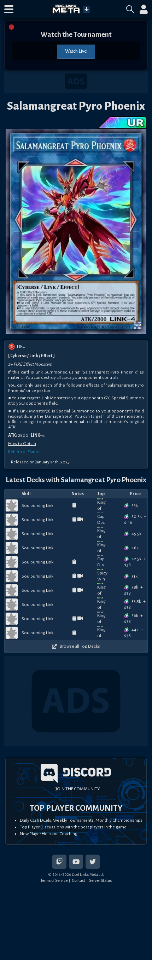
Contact (78, 880)
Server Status (100, 880)
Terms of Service (54, 880)
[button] (8, 9)
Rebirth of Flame (23, 451)
